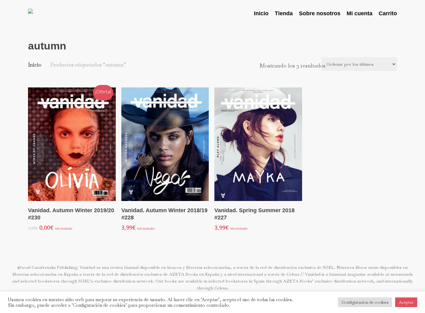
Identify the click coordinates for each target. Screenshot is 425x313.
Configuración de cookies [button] (365, 302)
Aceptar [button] (406, 302)
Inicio (34, 64)
